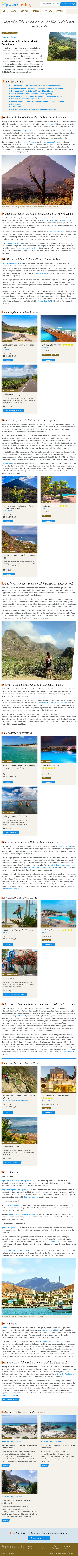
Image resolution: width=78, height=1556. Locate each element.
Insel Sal (50, 124)
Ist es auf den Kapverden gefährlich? (15, 1250)
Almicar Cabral (43, 301)
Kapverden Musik (66, 1052)
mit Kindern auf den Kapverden (62, 865)
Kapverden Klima (11, 1205)
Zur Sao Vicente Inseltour (11, 1163)
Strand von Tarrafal (28, 142)
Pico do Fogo (49, 220)
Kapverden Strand (29, 130)
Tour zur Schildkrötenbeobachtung (40, 867)
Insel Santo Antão (14, 243)
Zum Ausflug (8, 574)
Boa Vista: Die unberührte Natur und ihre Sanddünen (31, 99)
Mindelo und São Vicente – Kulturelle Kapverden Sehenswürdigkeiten (37, 101)
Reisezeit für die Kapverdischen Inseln (22, 1214)
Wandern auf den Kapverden (26, 248)
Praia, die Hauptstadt (9, 263)
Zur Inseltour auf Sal (10, 832)
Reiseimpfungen (51, 1241)
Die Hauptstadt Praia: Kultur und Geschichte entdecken (32, 91)
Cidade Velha (39, 273)
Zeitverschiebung (30, 1197)
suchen (59, 4)
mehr (6, 1465)
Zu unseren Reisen (67, 4)
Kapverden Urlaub (8, 1395)
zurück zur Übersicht (11, 1400)
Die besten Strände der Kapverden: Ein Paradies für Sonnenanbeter (36, 86)
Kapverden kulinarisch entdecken (52, 1341)
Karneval (5, 1328)
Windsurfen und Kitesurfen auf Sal (53, 703)
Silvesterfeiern (47, 1330)
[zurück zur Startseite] (16, 4)
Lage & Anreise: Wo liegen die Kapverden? (17, 1181)
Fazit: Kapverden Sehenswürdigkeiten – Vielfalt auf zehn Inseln (35, 109)
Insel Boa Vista (63, 130)
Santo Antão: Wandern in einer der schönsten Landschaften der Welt (37, 96)
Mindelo (21, 1016)
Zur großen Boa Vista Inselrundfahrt (14, 995)
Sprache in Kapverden (9, 1228)
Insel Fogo (65, 220)
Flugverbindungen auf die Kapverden (15, 1190)
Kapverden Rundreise (64, 1374)
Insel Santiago (48, 142)
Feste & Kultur (16, 107)
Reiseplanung (16, 104)
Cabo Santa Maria (10, 889)
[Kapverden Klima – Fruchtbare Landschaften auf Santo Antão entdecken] (61, 46)
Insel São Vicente (56, 232)
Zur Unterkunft (48, 360)
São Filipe (5, 463)
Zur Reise (7, 360)
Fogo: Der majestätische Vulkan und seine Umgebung (31, 94)
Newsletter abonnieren (38, 1538)
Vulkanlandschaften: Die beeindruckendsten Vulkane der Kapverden (37, 88)
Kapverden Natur (64, 846)
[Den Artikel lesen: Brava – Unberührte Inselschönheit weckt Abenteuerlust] (19, 1482)
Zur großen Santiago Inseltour (13, 410)
